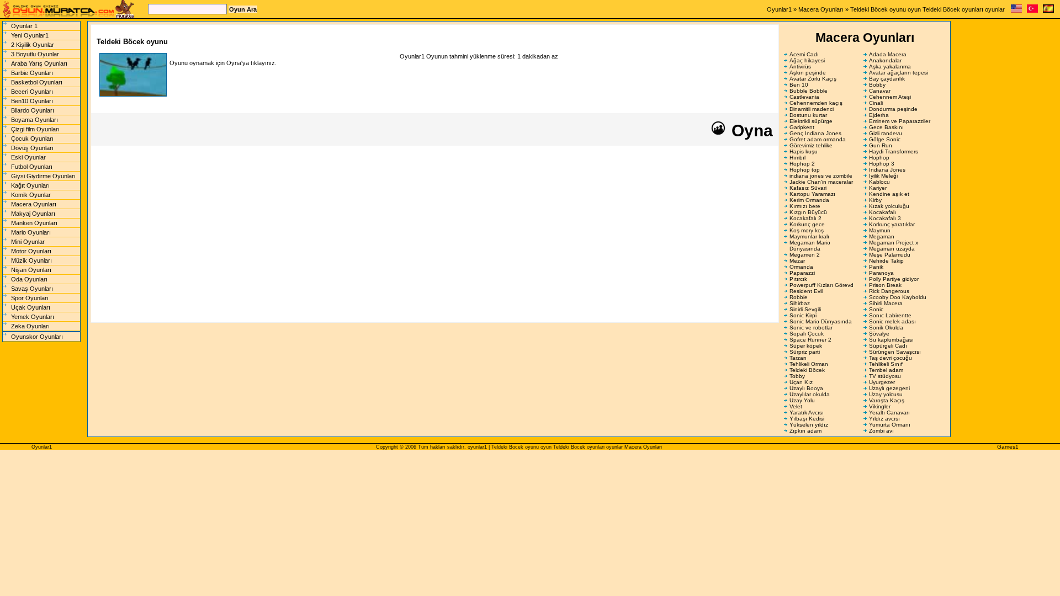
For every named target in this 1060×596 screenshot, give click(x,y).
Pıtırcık (798, 279)
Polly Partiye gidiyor (894, 279)
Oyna (750, 130)
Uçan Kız (801, 382)
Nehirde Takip (886, 261)
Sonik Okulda (886, 327)
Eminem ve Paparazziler (899, 121)
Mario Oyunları (31, 232)
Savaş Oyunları (32, 288)
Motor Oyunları (31, 251)
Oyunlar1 (779, 9)
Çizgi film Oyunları (35, 129)
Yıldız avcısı (884, 419)
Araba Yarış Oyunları (39, 63)
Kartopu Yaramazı (812, 194)
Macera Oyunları (821, 9)
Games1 (1008, 447)
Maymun (880, 230)
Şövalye (879, 334)
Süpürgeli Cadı (888, 346)
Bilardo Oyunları (32, 110)
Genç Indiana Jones (815, 133)
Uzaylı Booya (806, 388)
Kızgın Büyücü (808, 212)
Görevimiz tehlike (811, 145)
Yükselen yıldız (808, 425)
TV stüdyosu (885, 376)
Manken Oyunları (34, 223)
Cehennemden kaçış (815, 103)
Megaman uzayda (892, 249)
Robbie (798, 297)
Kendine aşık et (889, 194)
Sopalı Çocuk (806, 334)
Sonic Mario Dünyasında (820, 321)
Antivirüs (800, 66)
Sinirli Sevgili (805, 309)
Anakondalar (885, 60)
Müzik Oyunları (31, 260)
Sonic (876, 309)
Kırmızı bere (804, 206)
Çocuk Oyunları (32, 138)
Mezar (797, 261)
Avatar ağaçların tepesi (898, 73)
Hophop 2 (802, 164)
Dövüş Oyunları (32, 148)
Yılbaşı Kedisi (806, 419)
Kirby (875, 200)
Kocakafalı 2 (805, 218)
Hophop (879, 158)
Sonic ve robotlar (811, 327)
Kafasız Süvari (807, 188)
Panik (876, 267)
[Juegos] (1048, 11)
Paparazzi (802, 273)
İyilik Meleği (883, 176)
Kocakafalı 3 (885, 218)
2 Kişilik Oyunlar (32, 44)
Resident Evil (806, 291)
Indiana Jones (887, 170)
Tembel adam (886, 370)
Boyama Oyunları (34, 119)
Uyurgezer (882, 382)
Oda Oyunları (29, 279)
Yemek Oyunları (32, 316)
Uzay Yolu (802, 400)
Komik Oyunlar (31, 194)
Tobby (797, 376)
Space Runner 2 (810, 340)
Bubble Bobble (808, 91)
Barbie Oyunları (32, 73)
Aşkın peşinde (807, 73)
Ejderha (879, 115)
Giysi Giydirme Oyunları (43, 176)
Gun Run (880, 145)
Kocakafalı (882, 212)
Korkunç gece (807, 224)
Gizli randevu (885, 133)
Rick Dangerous (889, 291)
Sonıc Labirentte (890, 315)
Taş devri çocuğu (890, 358)
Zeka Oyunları (30, 326)
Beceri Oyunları (32, 91)
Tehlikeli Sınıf (886, 364)
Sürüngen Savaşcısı (895, 352)
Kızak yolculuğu (889, 206)
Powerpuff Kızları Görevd (821, 285)
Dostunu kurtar (808, 115)
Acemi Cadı (804, 54)
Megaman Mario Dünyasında (809, 246)
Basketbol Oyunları (36, 82)
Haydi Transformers (893, 151)
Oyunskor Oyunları (37, 336)
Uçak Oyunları (30, 307)
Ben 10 (798, 85)
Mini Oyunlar (28, 241)
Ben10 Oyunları (32, 101)
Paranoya (881, 273)
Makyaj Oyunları (33, 213)
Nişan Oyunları (31, 270)
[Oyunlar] (1032, 11)
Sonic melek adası (892, 321)
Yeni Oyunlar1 (30, 35)
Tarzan (798, 358)
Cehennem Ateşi (890, 97)
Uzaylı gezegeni (889, 388)
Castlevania (804, 97)
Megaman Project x (893, 243)
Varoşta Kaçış (886, 400)
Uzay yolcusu (886, 394)
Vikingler (880, 406)
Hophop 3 (881, 164)
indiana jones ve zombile (820, 176)
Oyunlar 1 (24, 26)
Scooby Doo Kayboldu (897, 297)
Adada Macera (888, 54)
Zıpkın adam (805, 431)
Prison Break (885, 285)
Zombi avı (881, 431)
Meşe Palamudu (889, 255)
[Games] (1016, 11)
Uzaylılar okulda (809, 394)
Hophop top (804, 170)
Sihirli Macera (886, 303)
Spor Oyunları (30, 298)
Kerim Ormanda (809, 200)
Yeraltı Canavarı (889, 412)
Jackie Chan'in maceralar (821, 182)
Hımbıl (797, 158)
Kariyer (878, 188)
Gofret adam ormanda (817, 139)
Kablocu (879, 182)
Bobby (877, 85)
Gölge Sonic (884, 139)
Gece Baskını (886, 127)
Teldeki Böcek (807, 370)
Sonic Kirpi (803, 315)
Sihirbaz (799, 303)
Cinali (876, 103)
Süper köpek (805, 346)
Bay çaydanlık (887, 79)
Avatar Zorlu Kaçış (812, 79)
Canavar (880, 91)
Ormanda (801, 267)
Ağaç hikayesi (807, 60)
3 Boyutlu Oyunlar (35, 54)
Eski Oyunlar (28, 157)
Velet (795, 406)
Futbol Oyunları (31, 166)
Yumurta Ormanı (889, 425)
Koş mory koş (806, 230)
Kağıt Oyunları (30, 185)
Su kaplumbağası (891, 340)
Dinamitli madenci (811, 109)
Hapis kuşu (803, 151)
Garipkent (801, 127)
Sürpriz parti (804, 352)
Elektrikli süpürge (811, 121)
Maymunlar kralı (809, 236)
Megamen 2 (804, 255)
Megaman (881, 236)
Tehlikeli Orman (808, 364)
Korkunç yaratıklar (892, 224)
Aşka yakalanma (890, 66)
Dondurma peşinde (893, 109)
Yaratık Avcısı (806, 412)
